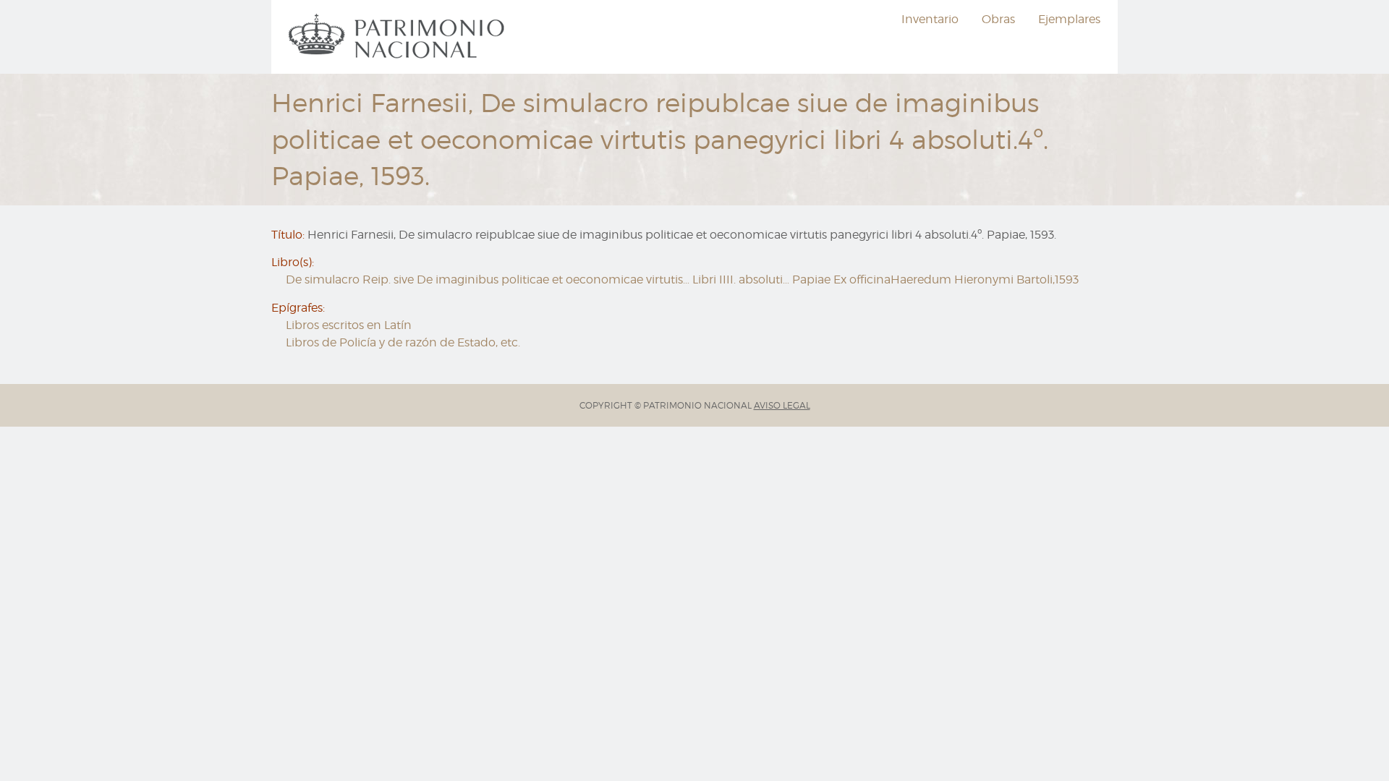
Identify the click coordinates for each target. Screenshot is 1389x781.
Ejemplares (1069, 19)
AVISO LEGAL (782, 405)
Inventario (930, 19)
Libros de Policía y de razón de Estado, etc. (403, 342)
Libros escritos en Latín (349, 325)
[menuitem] (398, 37)
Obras (998, 19)
